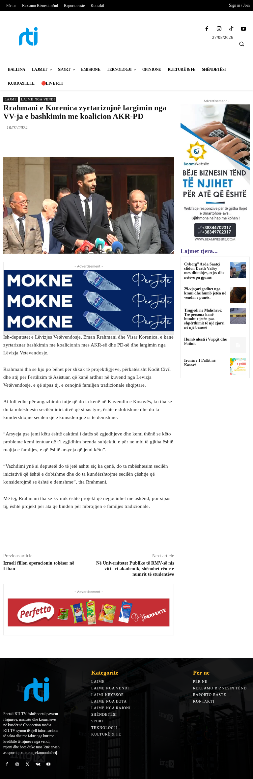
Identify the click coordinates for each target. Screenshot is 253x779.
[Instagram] (218, 29)
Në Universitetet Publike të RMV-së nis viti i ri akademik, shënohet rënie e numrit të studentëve (135, 569)
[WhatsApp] (94, 143)
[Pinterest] (79, 143)
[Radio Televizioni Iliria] (31, 36)
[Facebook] (206, 29)
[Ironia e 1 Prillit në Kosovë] (238, 366)
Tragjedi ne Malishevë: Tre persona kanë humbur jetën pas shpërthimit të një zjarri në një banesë (204, 319)
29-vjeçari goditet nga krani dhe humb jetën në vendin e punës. (205, 293)
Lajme (11, 99)
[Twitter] (63, 143)
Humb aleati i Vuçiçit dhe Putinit (205, 341)
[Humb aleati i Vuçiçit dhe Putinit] (238, 345)
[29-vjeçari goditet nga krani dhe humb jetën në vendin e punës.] (238, 295)
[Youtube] (243, 29)
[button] (241, 44)
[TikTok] (231, 29)
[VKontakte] (38, 764)
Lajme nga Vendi (38, 99)
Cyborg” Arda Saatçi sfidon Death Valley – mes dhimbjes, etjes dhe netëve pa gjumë (204, 271)
